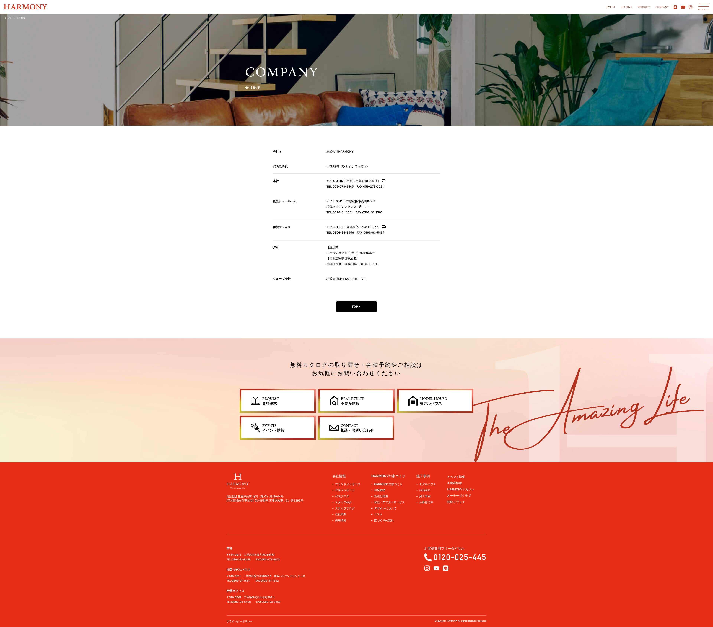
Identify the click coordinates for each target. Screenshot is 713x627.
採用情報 (340, 520)
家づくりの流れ (384, 520)
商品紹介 (424, 490)
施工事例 (424, 496)
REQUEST (644, 7)
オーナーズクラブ (459, 495)
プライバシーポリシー (240, 621)
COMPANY (662, 7)
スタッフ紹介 (343, 502)
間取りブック (456, 502)
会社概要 (340, 514)
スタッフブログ (345, 508)
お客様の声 (426, 502)
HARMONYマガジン (460, 489)
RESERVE (626, 7)
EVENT (610, 7)
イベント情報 (456, 476)
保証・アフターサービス (389, 502)
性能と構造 (381, 496)
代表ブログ (342, 496)
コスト (378, 514)
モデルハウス (427, 484)
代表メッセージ (345, 490)
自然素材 (379, 490)
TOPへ (357, 306)
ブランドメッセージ (347, 484)
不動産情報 (454, 483)
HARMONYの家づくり (388, 484)
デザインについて (385, 508)
